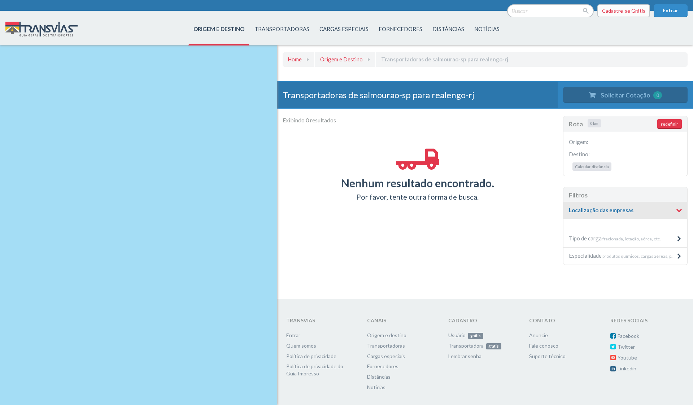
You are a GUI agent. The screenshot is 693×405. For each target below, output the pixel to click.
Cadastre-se (623, 11)
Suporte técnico (547, 356)
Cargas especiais (344, 29)
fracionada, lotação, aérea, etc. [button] (615, 238)
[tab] (625, 210)
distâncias (448, 29)
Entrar (670, 10)
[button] (625, 210)
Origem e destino (386, 335)
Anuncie (538, 335)
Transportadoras (386, 346)
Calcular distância (592, 166)
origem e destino (218, 29)
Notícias (487, 29)
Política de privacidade (311, 356)
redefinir (669, 124)
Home (295, 59)
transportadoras (281, 29)
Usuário (464, 335)
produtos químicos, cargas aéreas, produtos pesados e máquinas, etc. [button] (628, 255)
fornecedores (400, 29)
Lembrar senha (464, 356)
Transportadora (473, 346)
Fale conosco (543, 346)
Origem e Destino (341, 59)
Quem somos (301, 346)
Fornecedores (382, 366)
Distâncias (379, 377)
